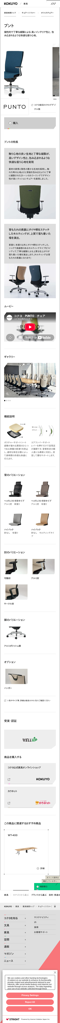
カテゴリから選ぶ (21, 894)
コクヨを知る (11, 918)
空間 (6, 940)
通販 (6, 947)
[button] (30, 327)
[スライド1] (54, 95)
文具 (6, 925)
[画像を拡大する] (30, 380)
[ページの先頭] (55, 906)
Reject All (30, 1002)
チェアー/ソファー (28, 12)
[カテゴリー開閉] (23, 918)
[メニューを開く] (53, 3)
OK (30, 1009)
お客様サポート (41, 932)
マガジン (9, 954)
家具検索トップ (10, 12)
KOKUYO (8, 906)
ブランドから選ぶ (39, 894)
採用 (36, 927)
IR (35, 922)
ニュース (8, 961)
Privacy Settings (30, 995)
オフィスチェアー (47, 12)
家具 (26, 3)
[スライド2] (55, 95)
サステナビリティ (41, 917)
